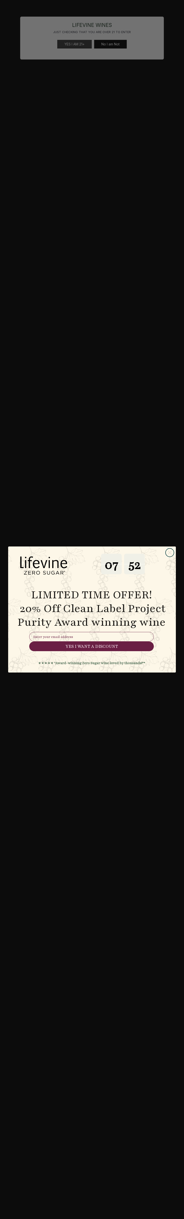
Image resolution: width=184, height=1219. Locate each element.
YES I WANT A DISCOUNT (91, 646)
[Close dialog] (170, 552)
